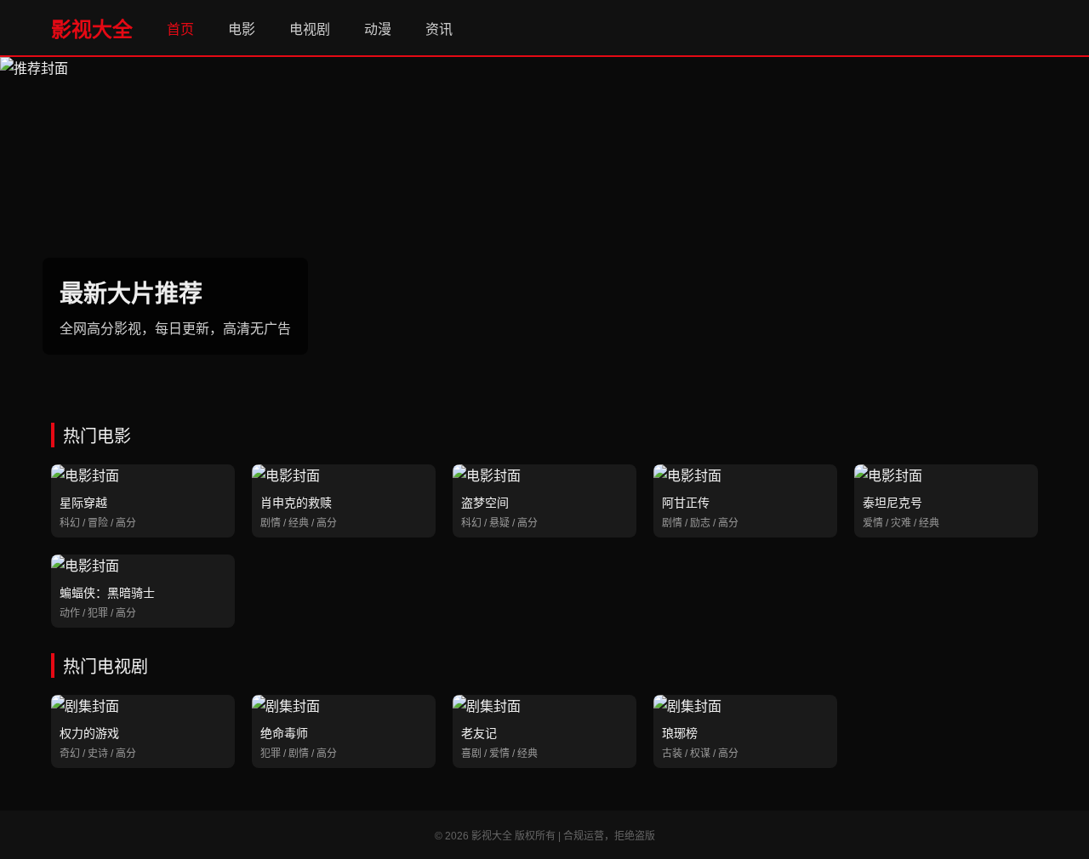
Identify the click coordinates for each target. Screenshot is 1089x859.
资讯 (439, 29)
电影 (241, 29)
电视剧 (309, 29)
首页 (180, 29)
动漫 (377, 29)
